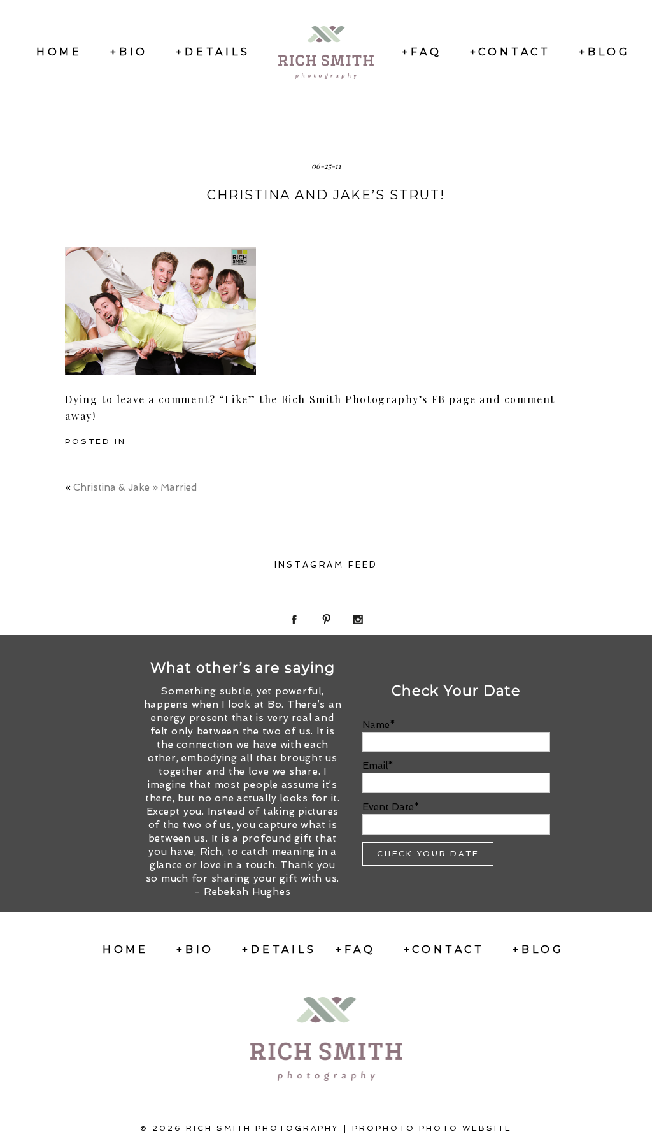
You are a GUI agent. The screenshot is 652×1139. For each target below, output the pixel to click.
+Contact (510, 52)
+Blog (604, 52)
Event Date (388, 807)
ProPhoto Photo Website (432, 1128)
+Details (213, 52)
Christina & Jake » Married (135, 487)
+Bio (129, 52)
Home (59, 52)
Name (376, 725)
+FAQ (421, 52)
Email (375, 765)
